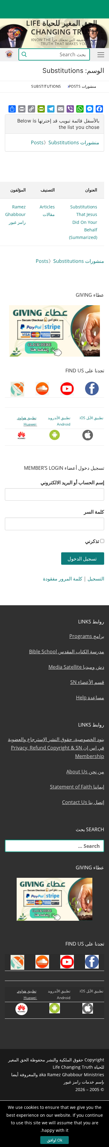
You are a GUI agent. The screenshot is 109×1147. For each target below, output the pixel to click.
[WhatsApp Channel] (44, 4)
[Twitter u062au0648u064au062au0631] (66, 4)
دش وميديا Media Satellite (76, 667)
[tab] (54, 124)
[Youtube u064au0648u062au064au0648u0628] (88, 4)
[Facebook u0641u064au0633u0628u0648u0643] (98, 4)
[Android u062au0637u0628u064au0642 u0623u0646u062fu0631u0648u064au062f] (22, 4)
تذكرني (92, 541)
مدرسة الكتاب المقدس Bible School (66, 651)
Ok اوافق (54, 1140)
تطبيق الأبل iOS (91, 417)
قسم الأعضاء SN (87, 682)
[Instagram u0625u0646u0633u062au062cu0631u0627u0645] (55, 4)
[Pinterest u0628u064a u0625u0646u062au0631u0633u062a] (33, 4)
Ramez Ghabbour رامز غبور (15, 214)
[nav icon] (99, 54)
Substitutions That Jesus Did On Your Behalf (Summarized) (83, 222)
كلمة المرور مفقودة (62, 578)
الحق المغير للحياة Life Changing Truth (61, 27)
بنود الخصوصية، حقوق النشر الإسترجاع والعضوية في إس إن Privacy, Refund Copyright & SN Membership (56, 748)
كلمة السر (94, 511)
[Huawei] (99, 14)
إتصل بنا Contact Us (83, 802)
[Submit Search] (24, 54)
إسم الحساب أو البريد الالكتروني (72, 482)
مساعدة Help (90, 697)
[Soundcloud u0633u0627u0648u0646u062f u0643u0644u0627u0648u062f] (77, 4)
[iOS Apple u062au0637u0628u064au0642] (11, 4)
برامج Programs (86, 636)
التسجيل (96, 578)
